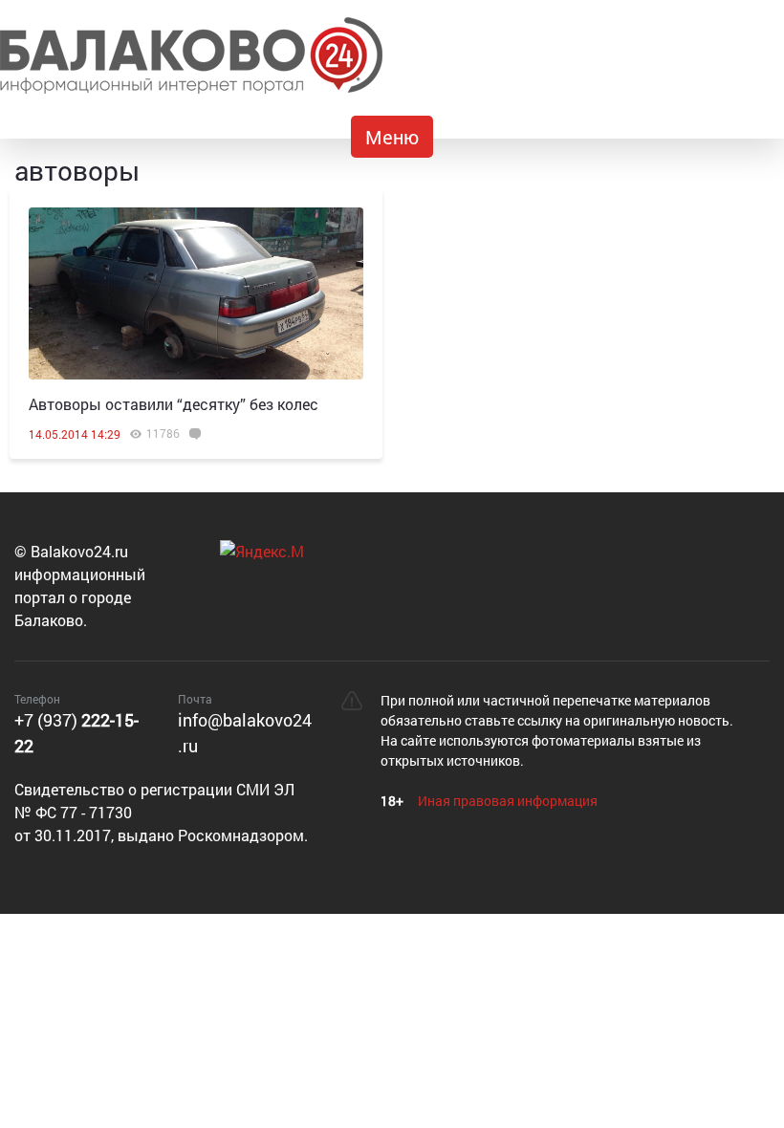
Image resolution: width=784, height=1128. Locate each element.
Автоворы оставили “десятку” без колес (173, 404)
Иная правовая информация (508, 801)
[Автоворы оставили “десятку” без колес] (196, 293)
